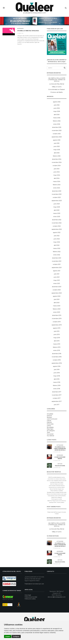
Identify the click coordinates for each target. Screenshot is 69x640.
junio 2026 (57, 108)
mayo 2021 (56, 280)
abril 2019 (56, 341)
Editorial (49, 422)
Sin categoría (51, 430)
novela (65, 492)
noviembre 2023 (56, 194)
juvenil (59, 484)
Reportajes (50, 429)
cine (55, 478)
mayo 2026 (56, 111)
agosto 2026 (56, 102)
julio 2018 (56, 369)
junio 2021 (57, 277)
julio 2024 (56, 168)
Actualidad (50, 413)
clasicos (57, 478)
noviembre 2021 (56, 261)
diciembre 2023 (56, 191)
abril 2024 (56, 178)
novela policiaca (51, 495)
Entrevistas (50, 424)
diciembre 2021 (56, 258)
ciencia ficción (51, 478)
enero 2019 (56, 350)
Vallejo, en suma (56, 86)
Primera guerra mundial (56, 499)
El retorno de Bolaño (57, 92)
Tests (48, 432)
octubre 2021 (57, 264)
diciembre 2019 (56, 315)
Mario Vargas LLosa (59, 489)
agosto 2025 (56, 140)
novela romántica (58, 495)
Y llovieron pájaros (60, 502)
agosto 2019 (56, 328)
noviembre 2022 (56, 223)
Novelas (64, 495)
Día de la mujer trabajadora (53, 480)
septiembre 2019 (57, 325)
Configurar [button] (16, 636)
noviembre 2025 (56, 130)
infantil (61, 482)
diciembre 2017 (56, 392)
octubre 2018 (57, 360)
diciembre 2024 (56, 159)
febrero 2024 (56, 184)
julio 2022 (56, 235)
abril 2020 (56, 302)
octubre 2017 (57, 398)
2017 (51, 477)
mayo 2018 (56, 376)
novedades (60, 490)
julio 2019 (56, 331)
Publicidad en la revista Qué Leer (34, 584)
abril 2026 (56, 114)
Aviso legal (28, 595)
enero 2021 (56, 283)
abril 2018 (56, 379)
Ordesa (52, 497)
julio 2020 (56, 299)
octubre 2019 (57, 321)
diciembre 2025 (56, 127)
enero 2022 (56, 255)
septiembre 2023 (57, 200)
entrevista (64, 480)
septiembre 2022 (57, 229)
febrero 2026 (56, 121)
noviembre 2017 (56, 395)
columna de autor (52, 419)
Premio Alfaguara (58, 497)
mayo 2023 (56, 207)
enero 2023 (56, 216)
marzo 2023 (56, 213)
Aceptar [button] (7, 636)
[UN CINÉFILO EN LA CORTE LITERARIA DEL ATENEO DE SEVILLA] (49, 446)
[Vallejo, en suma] (49, 465)
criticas (60, 478)
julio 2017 (56, 404)
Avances (49, 415)
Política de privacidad (31, 597)
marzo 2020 (56, 306)
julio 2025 (56, 143)
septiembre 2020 (57, 293)
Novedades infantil (51, 492)
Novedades (20, 28)
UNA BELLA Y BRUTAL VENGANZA (28, 30)
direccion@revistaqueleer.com (57, 597)
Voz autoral (50, 434)
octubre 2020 (57, 290)
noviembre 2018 (56, 357)
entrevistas (52, 482)
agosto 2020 (56, 296)
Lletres (49, 425)
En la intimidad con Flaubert (56, 89)
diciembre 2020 (56, 286)
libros (62, 484)
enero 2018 (56, 388)
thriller (54, 502)
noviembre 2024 (57, 162)
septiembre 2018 (57, 363)
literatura (63, 485)
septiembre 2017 (57, 401)
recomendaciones (62, 500)
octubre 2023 (57, 197)
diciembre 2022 (56, 219)
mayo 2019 (56, 337)
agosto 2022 (56, 232)
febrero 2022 (56, 251)
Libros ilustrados (52, 485)
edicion (60, 480)
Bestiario (49, 417)
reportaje (51, 502)
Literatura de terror (53, 487)
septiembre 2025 (57, 137)
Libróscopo (58, 485)
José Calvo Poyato (54, 484)
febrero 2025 (56, 156)
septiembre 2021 (57, 267)
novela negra (63, 494)
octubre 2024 (57, 165)
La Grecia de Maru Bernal (56, 84)
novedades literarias (59, 492)
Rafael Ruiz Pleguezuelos (52, 500)
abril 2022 (56, 245)
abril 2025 (56, 153)
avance (63, 477)
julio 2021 (56, 274)
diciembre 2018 (56, 353)
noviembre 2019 (56, 318)
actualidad (54, 477)
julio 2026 (56, 105)
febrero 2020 (57, 309)
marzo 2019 (56, 344)
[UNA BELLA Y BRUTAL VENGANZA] (9, 30)
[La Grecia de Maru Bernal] (49, 456)
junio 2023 (57, 204)
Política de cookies (30, 599)
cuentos (64, 478)
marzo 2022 (56, 248)
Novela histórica (57, 494)
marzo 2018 (56, 382)
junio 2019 (57, 334)
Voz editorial (50, 435)
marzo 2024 (56, 181)
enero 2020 (56, 312)
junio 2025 (57, 146)
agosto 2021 (56, 270)
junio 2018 (57, 372)
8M (49, 477)
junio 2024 (57, 172)
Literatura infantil (61, 487)
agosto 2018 (56, 366)
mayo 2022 (56, 242)
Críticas (49, 420)
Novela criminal (50, 494)
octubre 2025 (57, 133)
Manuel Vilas (52, 489)
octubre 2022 (57, 226)
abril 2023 (56, 210)
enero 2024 (56, 188)
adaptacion (59, 477)
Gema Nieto (57, 482)
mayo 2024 (56, 175)
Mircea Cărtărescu (54, 490)
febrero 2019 (56, 347)
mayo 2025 (56, 149)
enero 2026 (56, 124)
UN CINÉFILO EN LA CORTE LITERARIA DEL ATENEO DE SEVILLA (56, 79)
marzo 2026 (56, 118)
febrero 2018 (56, 385)
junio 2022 (57, 239)
